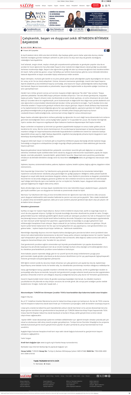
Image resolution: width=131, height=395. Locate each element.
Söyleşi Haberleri (48, 386)
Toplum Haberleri (25, 383)
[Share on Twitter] (108, 50)
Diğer (88, 5)
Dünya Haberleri (24, 381)
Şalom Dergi (49, 376)
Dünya (44, 5)
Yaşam (56, 5)
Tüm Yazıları (39, 364)
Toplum (50, 5)
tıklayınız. (96, 393)
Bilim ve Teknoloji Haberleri (74, 381)
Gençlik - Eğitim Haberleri (97, 384)
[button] (109, 5)
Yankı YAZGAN (46, 361)
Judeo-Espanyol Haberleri (73, 386)
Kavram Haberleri (25, 386)
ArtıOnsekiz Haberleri (96, 386)
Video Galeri (76, 376)
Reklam (63, 1)
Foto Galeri (69, 376)
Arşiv (58, 1)
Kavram (62, 5)
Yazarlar (37, 5)
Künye (67, 1)
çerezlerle (78, 393)
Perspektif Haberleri (49, 383)
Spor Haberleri (70, 384)
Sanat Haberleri (47, 381)
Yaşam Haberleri (25, 384)
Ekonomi (82, 5)
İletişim (72, 1)
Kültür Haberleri (94, 381)
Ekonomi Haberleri (48, 384)
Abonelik (42, 376)
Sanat (68, 5)
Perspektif (75, 5)
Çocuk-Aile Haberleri (72, 383)
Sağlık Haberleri (94, 383)
